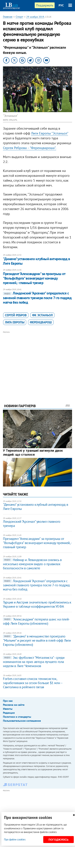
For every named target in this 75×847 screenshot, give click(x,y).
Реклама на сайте (13, 704)
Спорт (19, 16)
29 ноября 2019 (35, 16)
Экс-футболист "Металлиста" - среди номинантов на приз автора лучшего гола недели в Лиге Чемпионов (33, 661)
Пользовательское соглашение (22, 720)
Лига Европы (14, 322)
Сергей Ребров (16, 315)
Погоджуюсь (58, 839)
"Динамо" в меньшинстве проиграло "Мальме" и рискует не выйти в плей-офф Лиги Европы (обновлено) (37, 640)
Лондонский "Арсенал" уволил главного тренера (31, 523)
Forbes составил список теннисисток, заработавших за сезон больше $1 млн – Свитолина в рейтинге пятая (32, 682)
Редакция (9, 712)
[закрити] (74, 815)
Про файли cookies (14, 839)
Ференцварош (41, 322)
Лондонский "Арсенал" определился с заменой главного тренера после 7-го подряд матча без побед (37, 298)
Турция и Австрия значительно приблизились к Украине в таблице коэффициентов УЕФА (37, 604)
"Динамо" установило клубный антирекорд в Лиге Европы (36, 261)
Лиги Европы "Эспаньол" (49, 133)
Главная (7, 16)
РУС (61, 5)
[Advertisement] (37, 362)
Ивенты (7, 708)
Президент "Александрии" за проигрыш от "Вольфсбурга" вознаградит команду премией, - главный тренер (34, 278)
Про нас (8, 700)
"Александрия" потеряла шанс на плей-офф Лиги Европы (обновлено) (36, 621)
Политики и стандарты (17, 716)
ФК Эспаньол (42, 315)
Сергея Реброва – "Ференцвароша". (29, 148)
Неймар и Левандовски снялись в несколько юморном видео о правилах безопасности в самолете (32, 564)
